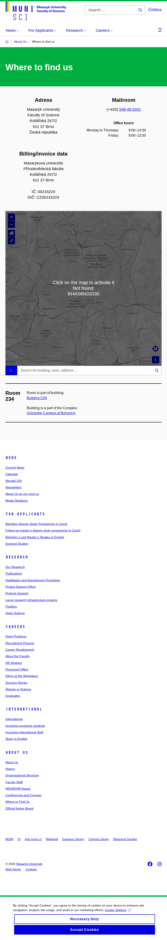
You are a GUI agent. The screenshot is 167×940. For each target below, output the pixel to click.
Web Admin (13, 869)
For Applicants (25, 514)
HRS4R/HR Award (17, 788)
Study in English (16, 739)
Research (16, 557)
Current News (14, 467)
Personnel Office (16, 669)
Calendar (11, 474)
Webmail (52, 839)
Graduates (12, 695)
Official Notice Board (19, 808)
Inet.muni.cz (33, 839)
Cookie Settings (115, 910)
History (10, 769)
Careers (15, 626)
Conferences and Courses (23, 795)
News (11, 457)
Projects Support (16, 593)
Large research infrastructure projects (31, 600)
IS (19, 839)
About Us (16, 752)
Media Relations (16, 500)
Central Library (99, 839)
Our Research (15, 567)
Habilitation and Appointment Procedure (32, 580)
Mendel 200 (13, 481)
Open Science (15, 613)
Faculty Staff (14, 782)
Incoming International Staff (24, 732)
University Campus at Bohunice (51, 413)
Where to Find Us (17, 801)
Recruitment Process (19, 643)
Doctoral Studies (16, 543)
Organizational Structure (22, 775)
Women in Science (18, 689)
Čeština (155, 10)
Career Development (19, 649)
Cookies (31, 869)
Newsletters (13, 487)
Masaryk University (29, 864)
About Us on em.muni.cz (22, 494)
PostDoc (11, 606)
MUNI (9, 839)
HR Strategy (13, 663)
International (23, 709)
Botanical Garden (125, 839)
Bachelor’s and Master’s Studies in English (34, 537)
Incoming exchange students (25, 725)
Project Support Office (20, 586)
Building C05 (37, 398)
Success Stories (16, 682)
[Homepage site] (35, 10)
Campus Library (73, 839)
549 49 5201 (130, 109)
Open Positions (15, 636)
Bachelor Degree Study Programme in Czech (36, 524)
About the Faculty (17, 656)
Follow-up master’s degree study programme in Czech (42, 530)
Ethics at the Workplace (21, 676)
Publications (13, 573)
